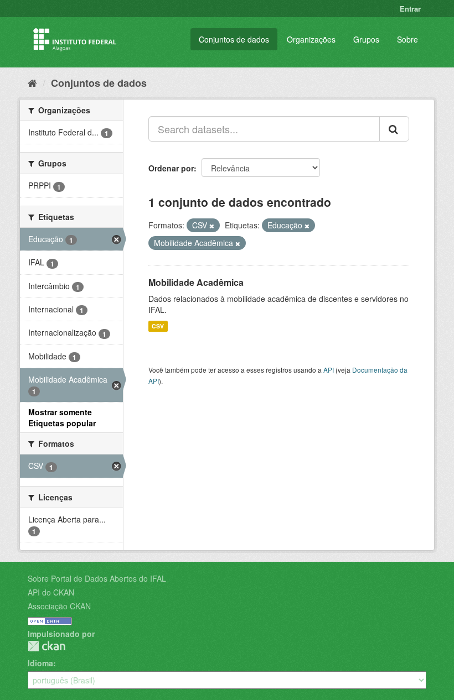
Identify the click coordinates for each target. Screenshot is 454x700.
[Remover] (211, 225)
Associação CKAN (59, 606)
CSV (158, 326)
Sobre (407, 39)
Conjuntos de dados (234, 39)
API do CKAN (51, 592)
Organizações (311, 39)
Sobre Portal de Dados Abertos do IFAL (97, 578)
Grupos (366, 39)
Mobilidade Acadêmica (196, 282)
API (328, 369)
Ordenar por (171, 168)
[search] (394, 129)
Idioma (40, 662)
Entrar (410, 8)
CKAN (46, 646)
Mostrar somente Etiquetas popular (62, 417)
